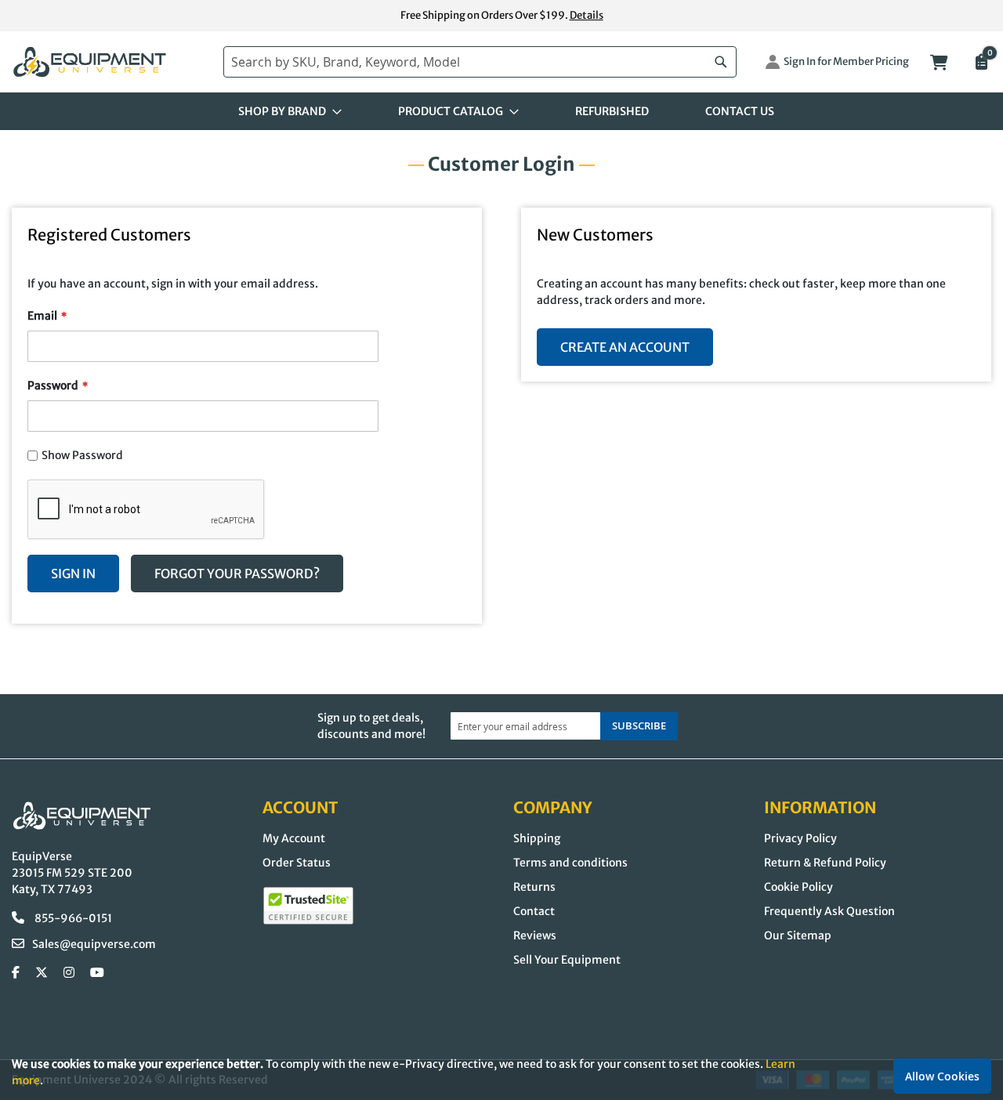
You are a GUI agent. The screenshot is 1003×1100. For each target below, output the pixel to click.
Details (586, 15)
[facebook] (16, 973)
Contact (534, 911)
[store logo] (110, 62)
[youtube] (97, 973)
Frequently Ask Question (829, 911)
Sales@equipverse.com (94, 944)
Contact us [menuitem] (739, 111)
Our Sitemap (797, 935)
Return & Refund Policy (825, 863)
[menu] (501, 111)
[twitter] (41, 973)
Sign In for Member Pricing (846, 61)
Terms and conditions (570, 863)
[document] (501, 1072)
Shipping (536, 838)
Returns (534, 887)
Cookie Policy (798, 887)
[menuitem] (285, 111)
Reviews (534, 935)
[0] (980, 63)
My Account (294, 838)
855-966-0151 (72, 918)
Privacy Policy (800, 838)
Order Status (297, 863)
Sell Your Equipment (567, 960)
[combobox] (480, 62)
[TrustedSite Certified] (308, 906)
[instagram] (68, 973)
